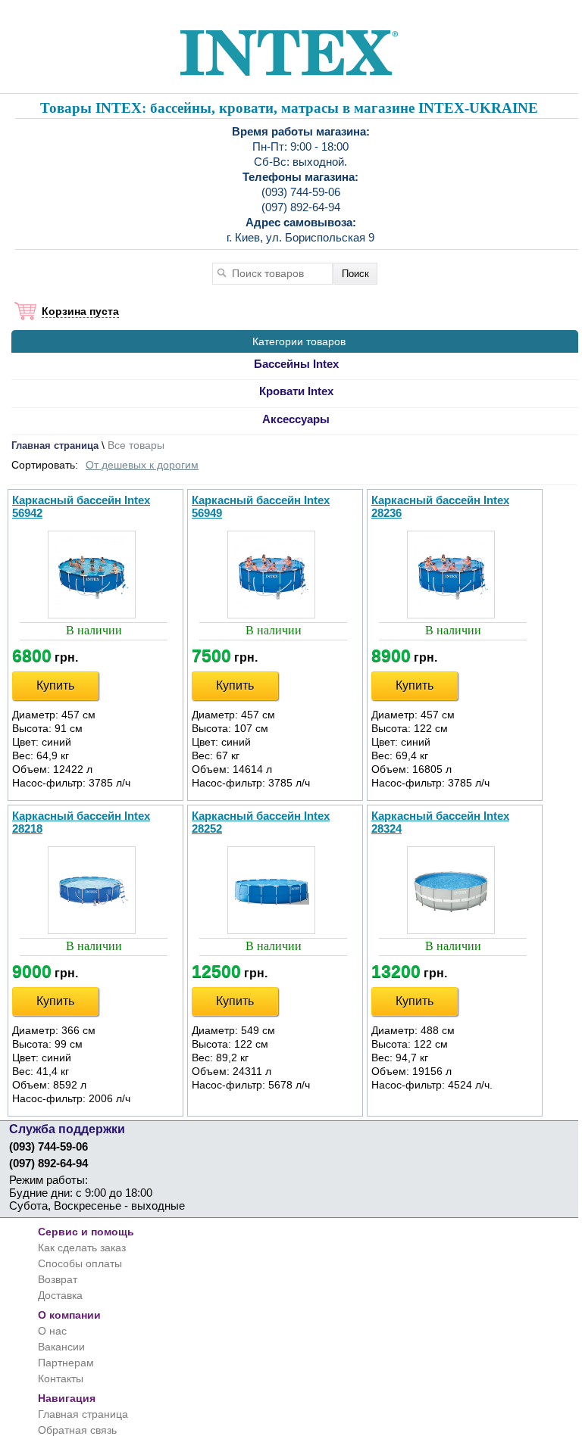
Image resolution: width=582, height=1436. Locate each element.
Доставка (60, 1295)
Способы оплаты (80, 1263)
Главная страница (55, 445)
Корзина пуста (80, 311)
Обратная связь (77, 1430)
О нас (52, 1331)
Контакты (60, 1378)
